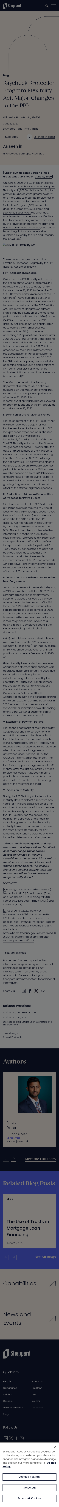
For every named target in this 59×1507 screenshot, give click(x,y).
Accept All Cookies (29, 1498)
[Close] (55, 1446)
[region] (29, 1474)
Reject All (29, 1487)
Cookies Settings (29, 1476)
